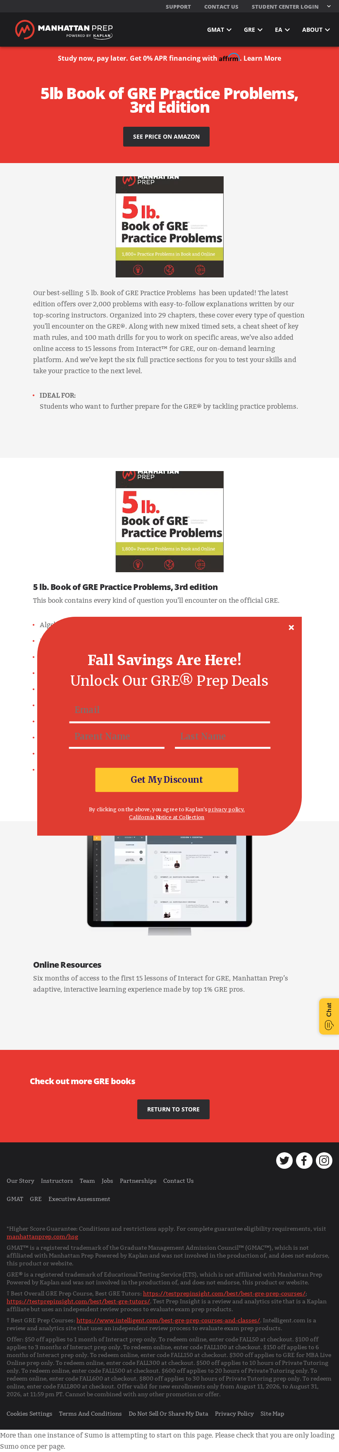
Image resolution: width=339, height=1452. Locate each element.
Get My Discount (167, 779)
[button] (164, 660)
